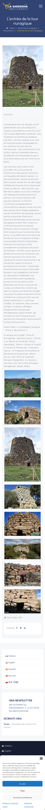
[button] (41, 758)
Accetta (22, 784)
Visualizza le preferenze (22, 797)
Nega (22, 790)
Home (11, 28)
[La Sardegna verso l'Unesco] (15, 6)
